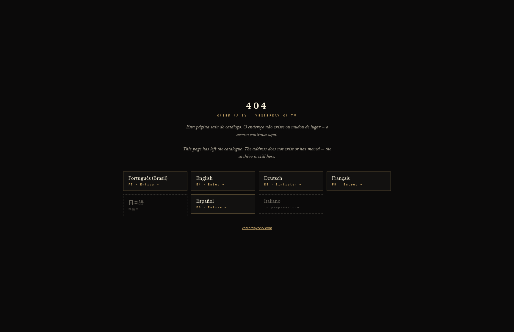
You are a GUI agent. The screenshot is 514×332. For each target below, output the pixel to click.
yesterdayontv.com (257, 228)
